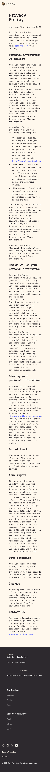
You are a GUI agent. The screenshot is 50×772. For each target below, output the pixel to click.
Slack (9, 719)
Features (10, 695)
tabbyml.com (21, 46)
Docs (9, 705)
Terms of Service (9, 752)
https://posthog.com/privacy (25, 416)
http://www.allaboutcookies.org (28, 161)
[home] (9, 4)
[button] (45, 4)
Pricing (9, 700)
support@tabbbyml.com (21, 634)
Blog (8, 729)
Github (9, 724)
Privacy (5, 756)
